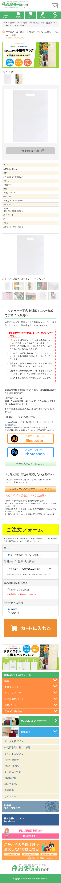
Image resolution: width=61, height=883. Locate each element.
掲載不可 (14, 612)
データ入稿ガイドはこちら (30, 463)
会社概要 (9, 790)
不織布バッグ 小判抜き (19, 23)
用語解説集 (10, 778)
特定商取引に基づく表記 (17, 747)
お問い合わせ (11, 759)
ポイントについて (13, 753)
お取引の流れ (11, 766)
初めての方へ (11, 784)
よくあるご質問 (12, 772)
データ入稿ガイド (13, 741)
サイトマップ (11, 796)
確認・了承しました (19, 589)
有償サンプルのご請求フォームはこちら (30, 489)
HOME (5, 23)
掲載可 (13, 609)
